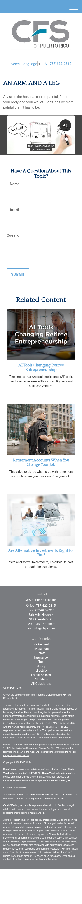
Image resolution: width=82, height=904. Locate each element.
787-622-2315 (61, 63)
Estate (41, 653)
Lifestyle (41, 670)
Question (14, 235)
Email (14, 209)
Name (14, 183)
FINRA (31, 772)
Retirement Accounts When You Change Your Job (41, 462)
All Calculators (41, 683)
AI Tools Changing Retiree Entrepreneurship (41, 367)
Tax (41, 661)
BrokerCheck (10, 698)
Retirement (41, 644)
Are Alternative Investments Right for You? (41, 552)
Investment (41, 648)
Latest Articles (41, 675)
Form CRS (16, 687)
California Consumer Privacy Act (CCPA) (37, 748)
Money (41, 666)
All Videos (41, 679)
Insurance (41, 657)
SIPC (38, 772)
